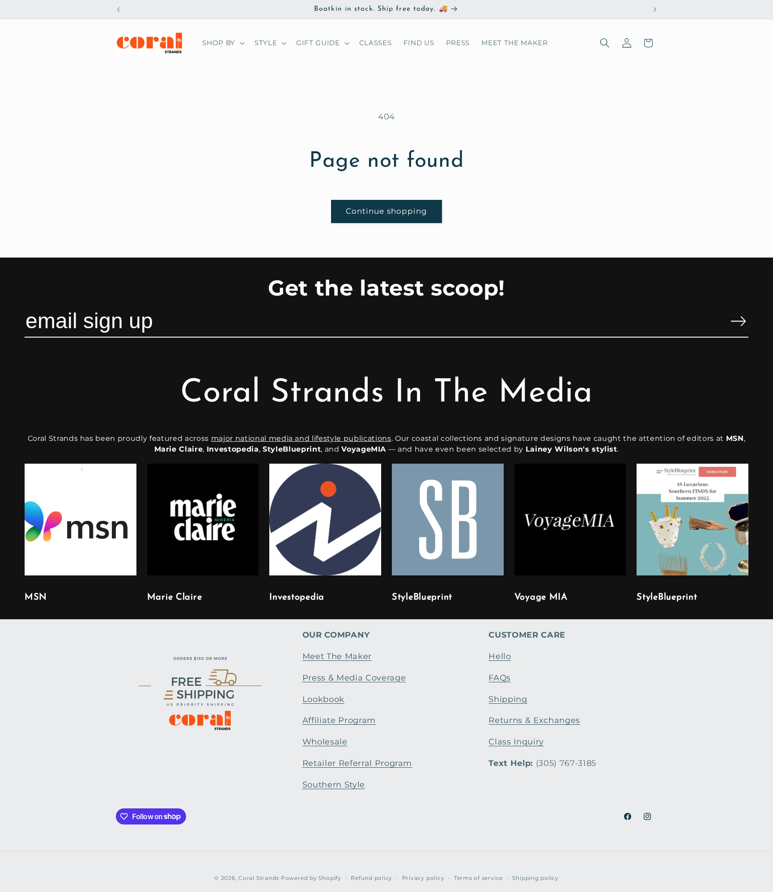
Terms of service (478, 878)
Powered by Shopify (311, 878)
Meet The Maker (337, 656)
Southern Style (333, 784)
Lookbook (323, 699)
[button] (222, 43)
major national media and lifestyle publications (301, 438)
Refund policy (371, 878)
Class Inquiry (516, 741)
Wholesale (325, 741)
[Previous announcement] (118, 9)
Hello (499, 656)
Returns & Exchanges (534, 720)
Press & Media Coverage (354, 677)
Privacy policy (423, 878)
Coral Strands (258, 878)
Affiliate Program (339, 720)
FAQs (499, 677)
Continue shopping (387, 211)
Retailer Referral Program (357, 763)
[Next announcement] (655, 9)
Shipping (507, 699)
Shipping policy (535, 878)
